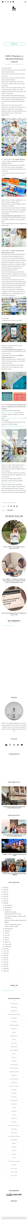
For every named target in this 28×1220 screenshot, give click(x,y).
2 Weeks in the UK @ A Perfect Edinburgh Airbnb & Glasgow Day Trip (14, 807)
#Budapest (14, 1010)
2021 (4, 898)
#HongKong (14, 1046)
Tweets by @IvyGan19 (8, 990)
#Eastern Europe (14, 1025)
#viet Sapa (14, 1175)
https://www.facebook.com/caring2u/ (15, 418)
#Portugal (14, 1118)
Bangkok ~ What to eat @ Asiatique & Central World (14, 855)
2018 (4, 948)
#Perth (14, 1114)
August (7, 931)
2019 (4, 903)
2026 (4, 887)
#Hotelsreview (14, 1050)
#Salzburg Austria (14, 1125)
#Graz (14, 1032)
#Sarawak (14, 1129)
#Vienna (14, 1164)
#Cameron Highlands (14, 1014)
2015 (4, 955)
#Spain (14, 1143)
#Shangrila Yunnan (14, 1136)
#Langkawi (14, 1082)
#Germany (14, 1028)
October (7, 910)
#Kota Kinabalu (14, 1068)
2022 (4, 896)
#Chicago (14, 1021)
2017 (4, 951)
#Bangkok (14, 1007)
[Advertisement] (14, 25)
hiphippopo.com (10, 1218)
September (8, 928)
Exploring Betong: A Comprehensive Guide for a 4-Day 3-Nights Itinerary (14, 835)
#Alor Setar (14, 1003)
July (6, 933)
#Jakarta (14, 1057)
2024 (4, 892)
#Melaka (14, 1096)
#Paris (14, 1107)
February (7, 944)
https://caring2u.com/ (8, 412)
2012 (4, 962)
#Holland (14, 1043)
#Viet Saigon (14, 1172)
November (7, 907)
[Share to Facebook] (8, 506)
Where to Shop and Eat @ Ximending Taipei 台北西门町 (14, 874)
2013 (4, 960)
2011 (4, 964)
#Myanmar (14, 1104)
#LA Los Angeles (14, 1079)
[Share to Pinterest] (14, 506)
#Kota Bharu (14, 1064)
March (6, 942)
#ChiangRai (14, 1018)
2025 (4, 889)
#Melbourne (14, 1100)
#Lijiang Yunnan (14, 1086)
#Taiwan (14, 1150)
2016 (4, 953)
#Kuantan (14, 1075)
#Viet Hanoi (14, 1168)
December (7, 905)
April (6, 940)
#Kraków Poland (14, 1071)
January (7, 946)
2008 (4, 971)
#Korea (14, 1061)
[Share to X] (11, 506)
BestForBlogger (22, 1218)
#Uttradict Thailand (14, 1161)
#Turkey (14, 1154)
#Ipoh (14, 1053)
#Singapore (14, 1139)
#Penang (14, 1111)
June (6, 935)
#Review (10, 510)
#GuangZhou (14, 1035)
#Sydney (14, 1147)
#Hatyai (14, 1039)
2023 (4, 894)
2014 (4, 957)
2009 (4, 968)
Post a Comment (8, 625)
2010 (4, 966)
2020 (4, 901)
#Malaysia (14, 1093)
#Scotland (14, 1132)
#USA (14, 1157)
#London (14, 1089)
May (6, 937)
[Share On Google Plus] (17, 506)
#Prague (14, 1121)
